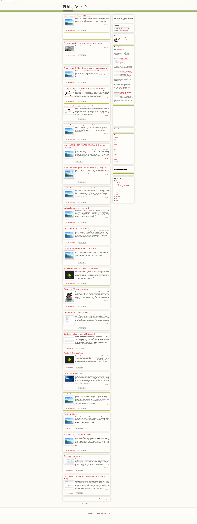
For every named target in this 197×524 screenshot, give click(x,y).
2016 (117, 180)
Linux (115, 156)
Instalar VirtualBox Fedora (73, 394)
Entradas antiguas (104, 499)
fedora (115, 144)
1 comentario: (69, 161)
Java (115, 149)
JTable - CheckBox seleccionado (122, 83)
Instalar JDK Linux (70, 414)
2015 (117, 190)
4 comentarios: (69, 428)
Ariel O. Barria (126, 37)
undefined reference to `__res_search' (76, 208)
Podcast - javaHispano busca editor (76, 289)
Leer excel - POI (121, 49)
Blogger (108, 513)
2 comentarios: (69, 470)
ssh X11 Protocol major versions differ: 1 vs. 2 (80, 248)
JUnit (115, 152)
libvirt (115, 154)
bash (115, 139)
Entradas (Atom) (89, 503)
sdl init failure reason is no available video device (81, 268)
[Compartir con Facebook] (83, 30)
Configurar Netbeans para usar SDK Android (79, 334)
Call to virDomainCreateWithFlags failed (78, 16)
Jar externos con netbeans (73, 456)
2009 (117, 200)
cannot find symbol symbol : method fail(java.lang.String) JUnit (85, 167)
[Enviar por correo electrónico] (79, 30)
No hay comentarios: (71, 30)
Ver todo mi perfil (125, 39)
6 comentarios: (69, 493)
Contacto (77, 11)
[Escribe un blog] (80, 30)
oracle (115, 159)
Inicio (81, 499)
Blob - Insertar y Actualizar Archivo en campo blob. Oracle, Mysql (125, 60)
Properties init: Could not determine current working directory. (85, 68)
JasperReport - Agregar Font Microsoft (77, 434)
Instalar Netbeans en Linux (73, 373)
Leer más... (106, 24)
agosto (119, 182)
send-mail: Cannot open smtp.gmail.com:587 (79, 125)
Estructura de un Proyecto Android (76, 312)
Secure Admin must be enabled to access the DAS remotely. (84, 88)
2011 (117, 196)
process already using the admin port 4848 (78, 106)
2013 (117, 192)
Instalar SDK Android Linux (73, 353)
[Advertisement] (87, 36)
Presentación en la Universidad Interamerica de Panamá (83, 43)
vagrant (116, 161)
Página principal (67, 11)
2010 (117, 198)
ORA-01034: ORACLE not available (76, 228)
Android (116, 137)
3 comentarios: (69, 367)
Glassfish (116, 147)
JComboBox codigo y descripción (125, 93)
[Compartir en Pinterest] (85, 30)
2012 (117, 194)
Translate (125, 30)
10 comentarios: (69, 348)
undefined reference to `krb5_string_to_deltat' (79, 188)
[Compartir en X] (82, 30)
